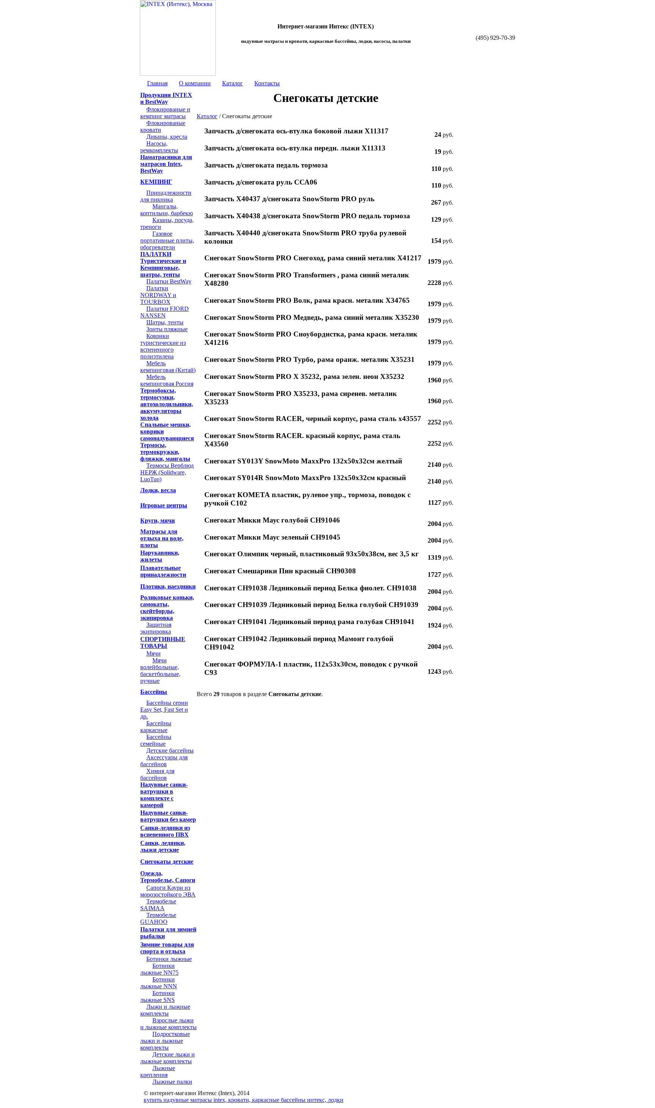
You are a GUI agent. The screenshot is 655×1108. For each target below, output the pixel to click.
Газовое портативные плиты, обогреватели (167, 240)
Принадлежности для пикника (165, 196)
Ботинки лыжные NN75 (159, 969)
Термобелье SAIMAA (158, 904)
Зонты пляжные (167, 329)
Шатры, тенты (164, 322)
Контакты (267, 83)
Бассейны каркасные (155, 726)
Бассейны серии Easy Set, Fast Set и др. (164, 710)
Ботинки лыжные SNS (157, 996)
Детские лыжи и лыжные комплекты (167, 1057)
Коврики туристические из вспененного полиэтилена (163, 346)
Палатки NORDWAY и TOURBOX (158, 295)
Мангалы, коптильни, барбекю (166, 209)
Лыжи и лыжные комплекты (165, 1010)
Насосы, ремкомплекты (159, 146)
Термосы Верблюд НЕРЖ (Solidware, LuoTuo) (167, 472)
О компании (195, 83)
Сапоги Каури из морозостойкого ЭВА (168, 891)
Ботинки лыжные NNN (158, 982)
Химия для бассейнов (157, 774)
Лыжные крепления (157, 1071)
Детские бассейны (170, 750)
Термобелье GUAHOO (158, 918)
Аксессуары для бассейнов (164, 760)
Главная (157, 83)
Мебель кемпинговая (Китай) (168, 366)
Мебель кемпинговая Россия (166, 380)
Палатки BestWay (168, 281)
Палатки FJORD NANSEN (164, 312)
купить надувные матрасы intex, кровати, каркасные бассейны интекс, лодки (243, 1100)
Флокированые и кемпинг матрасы (165, 112)
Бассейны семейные (155, 740)
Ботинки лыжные (169, 959)
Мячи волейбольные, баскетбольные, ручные (160, 670)
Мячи (153, 653)
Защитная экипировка (155, 628)
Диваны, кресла (166, 136)
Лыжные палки (172, 1081)
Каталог (232, 83)
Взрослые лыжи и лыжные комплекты (168, 1023)
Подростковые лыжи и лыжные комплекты (165, 1041)
